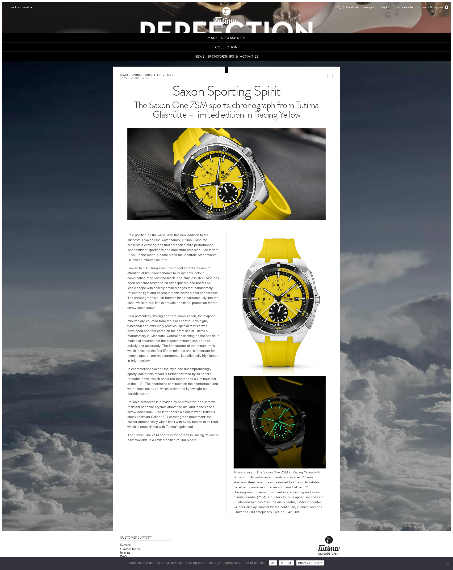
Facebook (352, 7)
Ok (273, 563)
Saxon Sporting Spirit (137, 78)
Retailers (125, 545)
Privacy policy (310, 563)
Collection (226, 47)
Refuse (286, 563)
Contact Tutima (130, 549)
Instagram (369, 7)
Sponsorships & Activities (151, 75)
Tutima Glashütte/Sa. (19, 7)
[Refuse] (447, 563)
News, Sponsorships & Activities (226, 56)
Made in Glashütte (226, 38)
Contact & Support (430, 7)
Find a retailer (404, 7)
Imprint (125, 552)
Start (124, 75)
